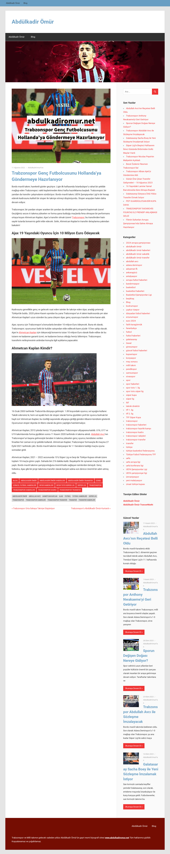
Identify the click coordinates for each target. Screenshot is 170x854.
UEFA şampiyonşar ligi (136, 473)
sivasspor (130, 376)
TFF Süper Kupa (133, 417)
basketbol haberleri (135, 291)
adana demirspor (134, 265)
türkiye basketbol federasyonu (140, 450)
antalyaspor (131, 276)
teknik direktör (133, 406)
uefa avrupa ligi (133, 462)
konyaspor (131, 358)
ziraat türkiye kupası (135, 484)
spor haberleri (46, 485)
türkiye (129, 447)
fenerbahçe (131, 328)
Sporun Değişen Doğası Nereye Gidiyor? (138, 656)
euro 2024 (131, 321)
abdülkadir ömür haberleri (52, 481)
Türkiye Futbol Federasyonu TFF (141, 454)
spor (128, 380)
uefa (128, 458)
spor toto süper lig (65, 485)
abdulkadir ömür (29, 481)
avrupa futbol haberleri (136, 280)
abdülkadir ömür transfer (80, 481)
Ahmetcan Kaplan (27, 332)
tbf (127, 402)
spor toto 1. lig (133, 387)
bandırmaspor (132, 283)
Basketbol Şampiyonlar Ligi (139, 295)
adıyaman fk (132, 269)
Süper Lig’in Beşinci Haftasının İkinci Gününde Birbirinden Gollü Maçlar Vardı (138, 149)
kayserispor (131, 354)
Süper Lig (93, 496)
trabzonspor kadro (47, 490)
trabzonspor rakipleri (136, 436)
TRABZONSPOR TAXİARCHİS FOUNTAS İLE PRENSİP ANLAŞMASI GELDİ (140, 212)
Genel (98, 481)
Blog (25, 3)
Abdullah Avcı (98, 434)
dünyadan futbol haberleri (138, 313)
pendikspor (131, 369)
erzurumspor (132, 317)
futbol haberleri (80, 496)
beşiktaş (130, 298)
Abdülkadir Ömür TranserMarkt (138, 504)
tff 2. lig (129, 413)
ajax (61, 496)
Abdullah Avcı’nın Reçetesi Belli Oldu (140, 538)
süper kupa (131, 395)
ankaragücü (131, 272)
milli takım (131, 365)
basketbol (131, 287)
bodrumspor (132, 306)
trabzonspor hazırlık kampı (138, 428)
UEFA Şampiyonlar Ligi (136, 469)
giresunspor (131, 346)
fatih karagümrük (134, 324)
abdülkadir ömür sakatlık (137, 254)
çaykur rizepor (132, 309)
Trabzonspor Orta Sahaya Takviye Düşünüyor (34, 508)
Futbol (68, 496)
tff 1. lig (129, 410)
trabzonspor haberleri (24, 490)
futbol (129, 332)
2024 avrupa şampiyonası (138, 243)
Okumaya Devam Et (133, 571)
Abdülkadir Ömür (13, 3)
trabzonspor (95, 485)
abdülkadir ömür (20, 496)
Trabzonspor (78, 217)
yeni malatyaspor (134, 480)
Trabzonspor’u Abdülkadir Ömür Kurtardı (90, 508)
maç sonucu (132, 361)
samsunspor (132, 373)
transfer (73, 500)
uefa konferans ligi (134, 465)
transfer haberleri (87, 500)
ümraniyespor (132, 477)
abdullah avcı (132, 261)
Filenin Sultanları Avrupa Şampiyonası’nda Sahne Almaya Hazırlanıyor (138, 223)
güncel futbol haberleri (24, 485)
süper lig (82, 485)
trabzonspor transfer (70, 490)
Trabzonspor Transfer (57, 500)
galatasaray (131, 339)
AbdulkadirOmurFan (35, 168)
